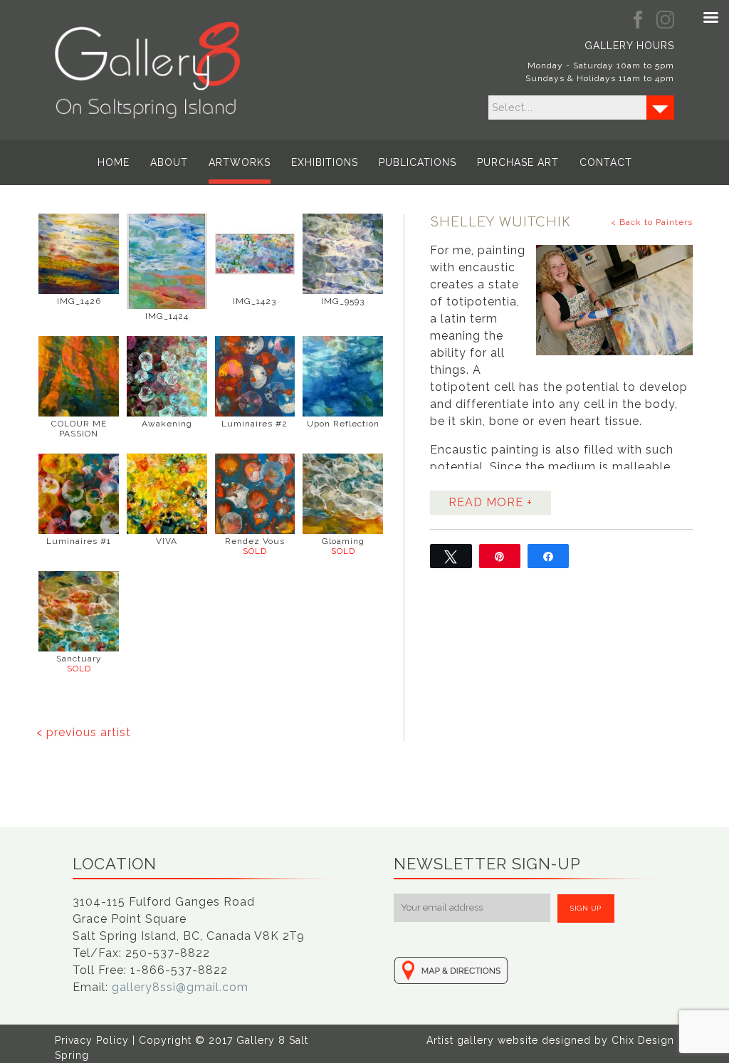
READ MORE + (491, 502)
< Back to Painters (652, 222)
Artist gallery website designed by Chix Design (550, 1040)
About (169, 162)
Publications (417, 162)
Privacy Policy (92, 1040)
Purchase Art (518, 162)
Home (114, 162)
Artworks (240, 162)
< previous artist (83, 732)
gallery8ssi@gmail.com (180, 987)
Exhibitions (324, 162)
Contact (605, 162)
